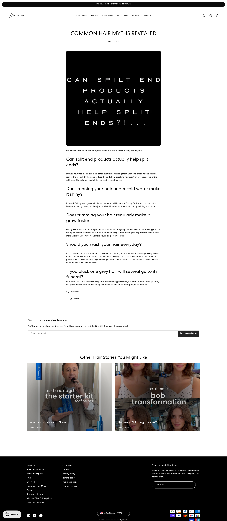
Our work (31, 482)
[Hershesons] (17, 16)
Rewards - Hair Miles (36, 486)
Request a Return (35, 494)
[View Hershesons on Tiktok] (35, 516)
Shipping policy (70, 482)
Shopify (125, 520)
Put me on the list (188, 334)
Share (76, 299)
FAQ (29, 478)
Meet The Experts (35, 474)
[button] (126, 16)
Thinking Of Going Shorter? (137, 422)
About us (31, 466)
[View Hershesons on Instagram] (29, 516)
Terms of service (70, 486)
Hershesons (109, 520)
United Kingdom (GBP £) (113, 513)
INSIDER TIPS (74, 292)
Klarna (66, 470)
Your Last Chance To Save (47, 422)
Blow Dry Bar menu (35, 470)
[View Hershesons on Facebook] (41, 516)
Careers (30, 490)
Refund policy (69, 478)
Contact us (67, 466)
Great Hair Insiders (35, 503)
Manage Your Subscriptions (39, 499)
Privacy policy (69, 474)
